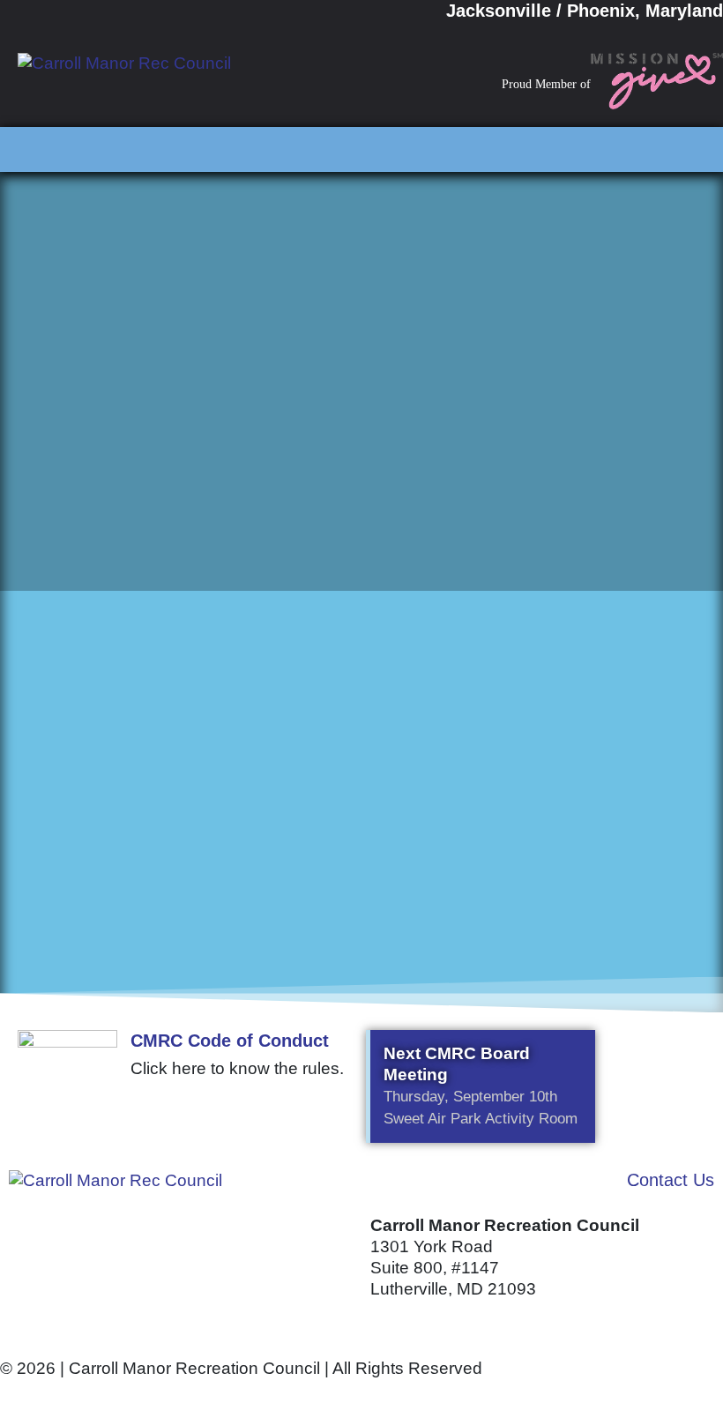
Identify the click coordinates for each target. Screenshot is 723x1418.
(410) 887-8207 (429, 1324)
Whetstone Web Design (203, 1393)
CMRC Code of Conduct (229, 1040)
